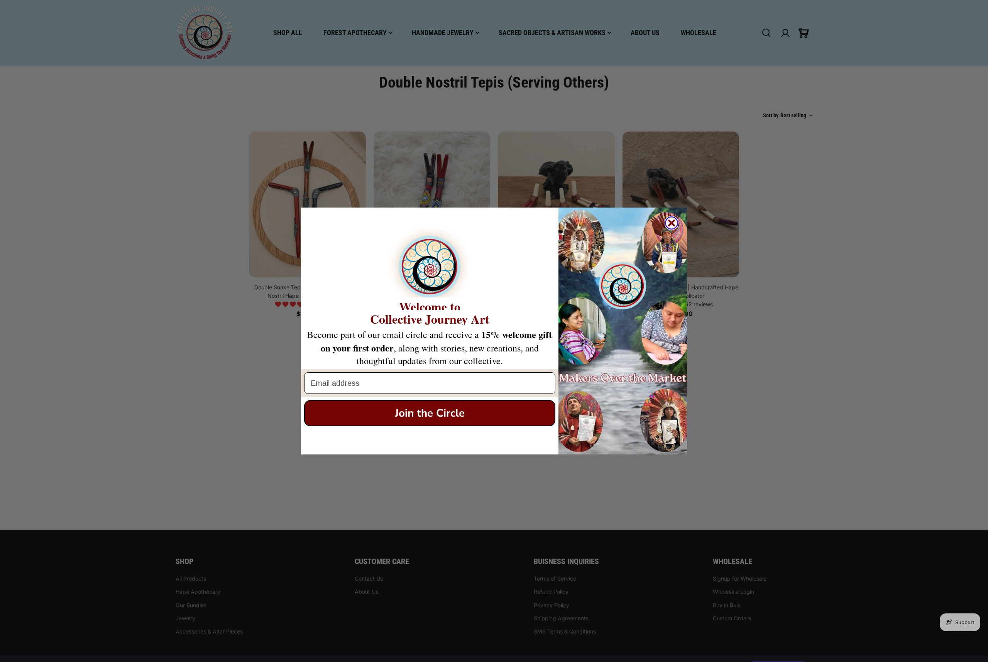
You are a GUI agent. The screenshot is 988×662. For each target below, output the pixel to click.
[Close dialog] (671, 223)
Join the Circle (430, 413)
